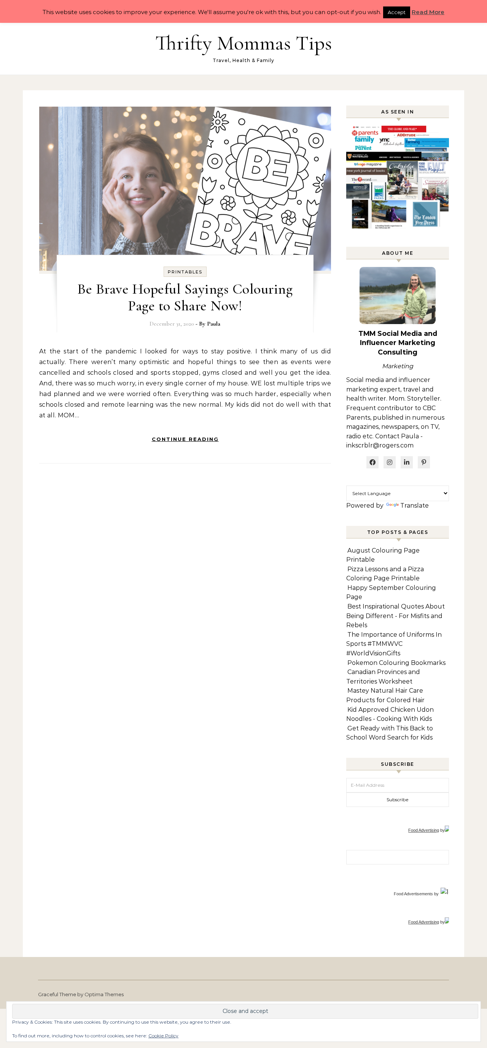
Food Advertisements (413, 893)
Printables (185, 272)
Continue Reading (185, 439)
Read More (428, 12)
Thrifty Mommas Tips (243, 42)
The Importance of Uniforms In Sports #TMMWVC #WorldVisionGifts (394, 644)
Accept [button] (397, 12)
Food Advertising (423, 830)
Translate (414, 505)
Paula (213, 324)
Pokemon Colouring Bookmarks (396, 662)
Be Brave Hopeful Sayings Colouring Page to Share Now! (185, 297)
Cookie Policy (163, 1035)
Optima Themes (104, 994)
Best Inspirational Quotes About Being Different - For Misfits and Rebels (395, 616)
